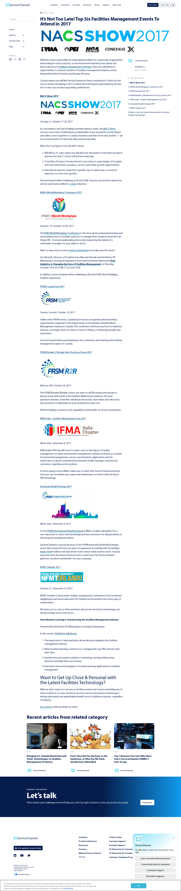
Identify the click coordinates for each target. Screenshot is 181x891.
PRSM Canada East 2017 (140, 91)
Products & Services (88, 841)
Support (106, 5)
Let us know (46, 706)
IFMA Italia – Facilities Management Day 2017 (148, 99)
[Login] (173, 5)
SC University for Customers (121, 849)
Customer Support (117, 841)
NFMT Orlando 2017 (138, 108)
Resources (87, 5)
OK (138, 886)
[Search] (32, 19)
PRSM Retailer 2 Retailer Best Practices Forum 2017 (150, 95)
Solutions (54, 5)
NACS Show (109, 128)
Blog (51, 13)
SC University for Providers (121, 853)
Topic (11, 46)
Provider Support (117, 845)
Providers (76, 5)
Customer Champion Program (122, 857)
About (97, 5)
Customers (65, 5)
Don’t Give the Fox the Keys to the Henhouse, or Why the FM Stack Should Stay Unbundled (88, 758)
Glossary (82, 857)
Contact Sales (115, 837)
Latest (11, 29)
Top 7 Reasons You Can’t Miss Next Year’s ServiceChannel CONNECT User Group (132, 758)
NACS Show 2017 (137, 82)
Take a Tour (116, 5)
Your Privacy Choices (23, 874)
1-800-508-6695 (18, 870)
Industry (12, 35)
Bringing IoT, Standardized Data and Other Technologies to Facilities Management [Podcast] (46, 758)
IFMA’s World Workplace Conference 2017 (146, 87)
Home (45, 13)
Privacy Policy (67, 888)
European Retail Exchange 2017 (142, 104)
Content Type (14, 41)
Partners (83, 849)
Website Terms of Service (90, 853)
